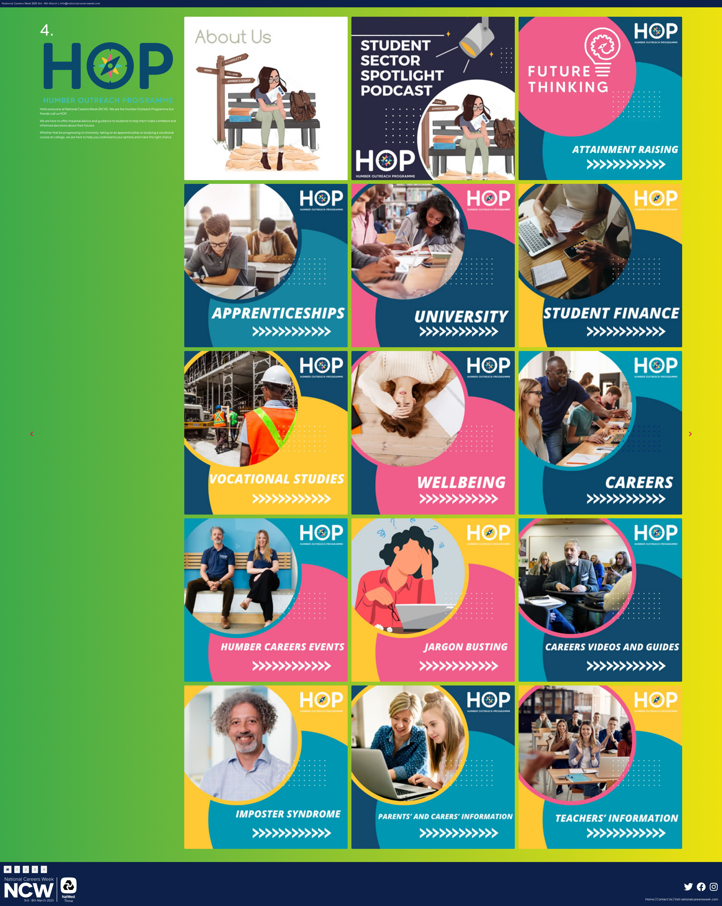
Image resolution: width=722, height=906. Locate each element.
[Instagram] (714, 887)
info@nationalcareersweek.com (80, 3)
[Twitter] (688, 887)
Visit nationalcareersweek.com (696, 899)
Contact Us (664, 899)
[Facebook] (701, 887)
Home (649, 899)
